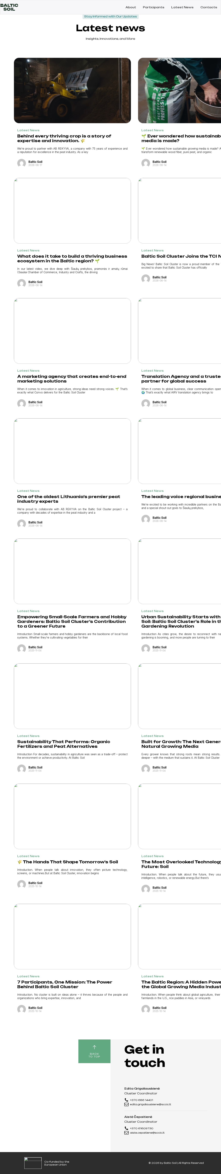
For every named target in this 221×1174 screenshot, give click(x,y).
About (131, 7)
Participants (153, 7)
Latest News (182, 7)
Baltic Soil (170, 1163)
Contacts (208, 7)
